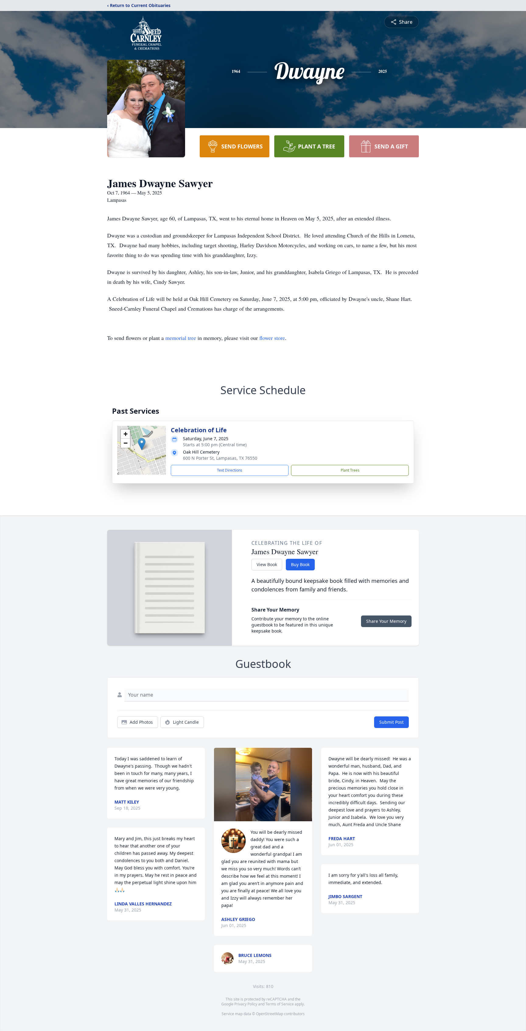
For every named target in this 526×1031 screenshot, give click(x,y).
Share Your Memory (386, 621)
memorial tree (180, 337)
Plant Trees (350, 470)
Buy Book (300, 564)
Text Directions (229, 470)
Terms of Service (279, 1004)
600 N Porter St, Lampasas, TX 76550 (220, 458)
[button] (142, 444)
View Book (267, 564)
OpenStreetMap (269, 1013)
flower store (272, 337)
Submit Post (391, 722)
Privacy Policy (245, 1004)
